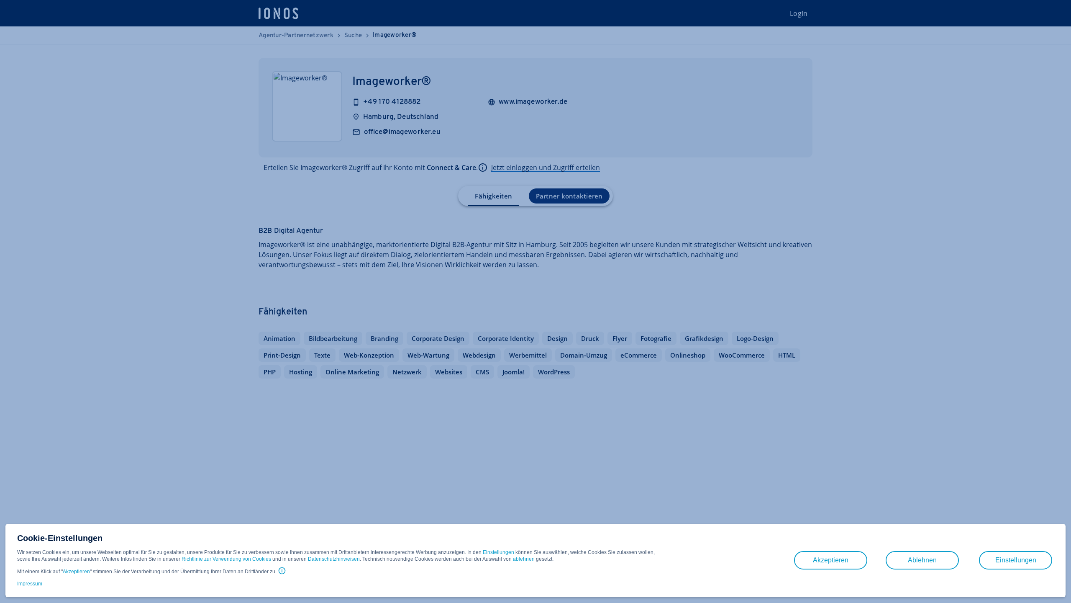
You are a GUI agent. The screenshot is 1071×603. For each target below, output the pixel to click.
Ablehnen (922, 560)
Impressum (29, 584)
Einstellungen (498, 552)
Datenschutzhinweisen (334, 559)
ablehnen (524, 559)
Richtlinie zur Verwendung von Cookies (226, 559)
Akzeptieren (76, 572)
